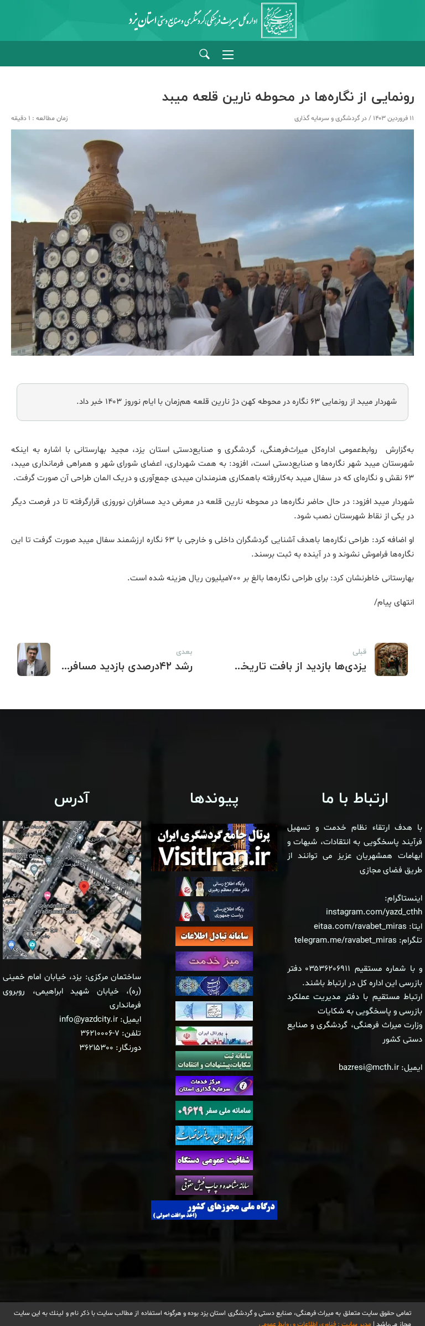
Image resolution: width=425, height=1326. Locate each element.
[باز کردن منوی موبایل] (228, 54)
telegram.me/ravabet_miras (345, 941)
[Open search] (204, 54)
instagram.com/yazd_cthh (374, 912)
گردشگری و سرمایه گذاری (327, 118)
